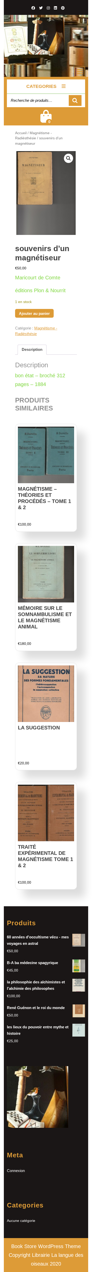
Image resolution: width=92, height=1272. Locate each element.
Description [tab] (32, 349)
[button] (68, 158)
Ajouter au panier (34, 313)
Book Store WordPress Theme (46, 1246)
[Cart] (46, 119)
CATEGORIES (41, 86)
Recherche (75, 100)
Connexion (16, 1170)
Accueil (21, 133)
